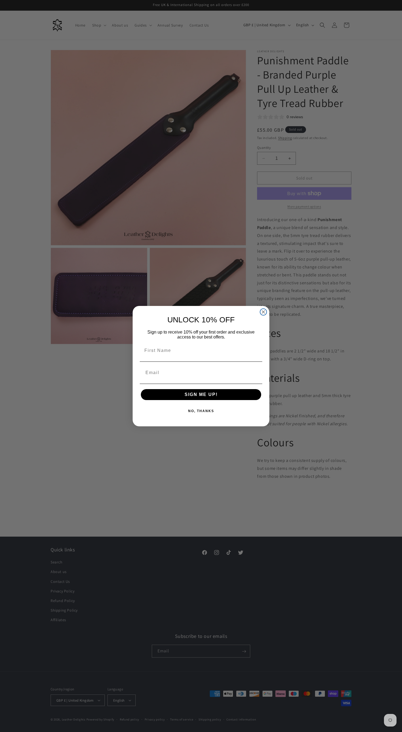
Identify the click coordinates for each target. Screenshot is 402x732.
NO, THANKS (201, 411)
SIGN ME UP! (201, 394)
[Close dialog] (263, 312)
